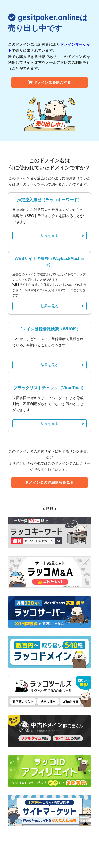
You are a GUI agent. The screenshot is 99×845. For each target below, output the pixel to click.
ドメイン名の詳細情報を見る (49, 482)
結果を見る (49, 235)
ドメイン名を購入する (52, 82)
